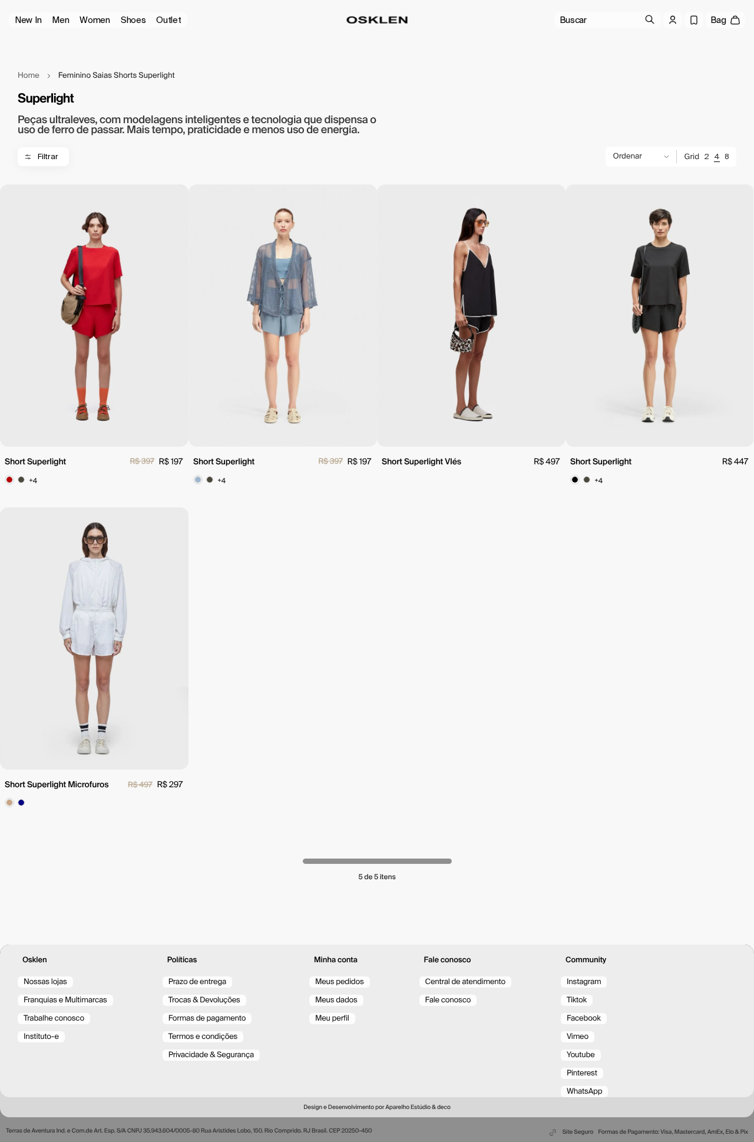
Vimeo (577, 1037)
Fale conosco (448, 1000)
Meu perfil (332, 1019)
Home (28, 76)
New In (28, 20)
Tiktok (577, 1000)
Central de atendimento (465, 982)
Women (95, 20)
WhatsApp (584, 1092)
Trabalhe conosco (54, 1019)
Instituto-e (41, 1037)
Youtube (581, 1055)
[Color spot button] (9, 479)
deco (444, 1107)
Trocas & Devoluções (204, 1000)
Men (60, 20)
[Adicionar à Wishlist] (175, 199)
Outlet (168, 20)
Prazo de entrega (197, 982)
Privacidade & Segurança (211, 1055)
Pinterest (582, 1073)
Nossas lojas (45, 982)
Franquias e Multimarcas (65, 1000)
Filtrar (48, 156)
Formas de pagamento (207, 1019)
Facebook (584, 1019)
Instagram (584, 982)
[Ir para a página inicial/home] (377, 20)
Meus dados (336, 1000)
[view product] (94, 315)
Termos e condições (203, 1037)
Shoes (133, 20)
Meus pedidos (339, 982)
